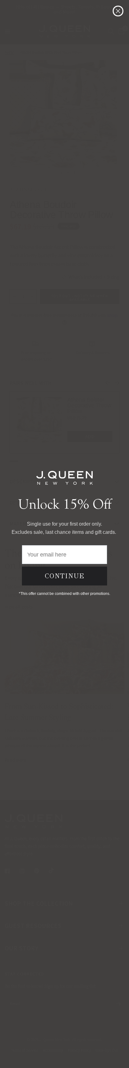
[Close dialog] (118, 11)
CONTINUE (65, 576)
